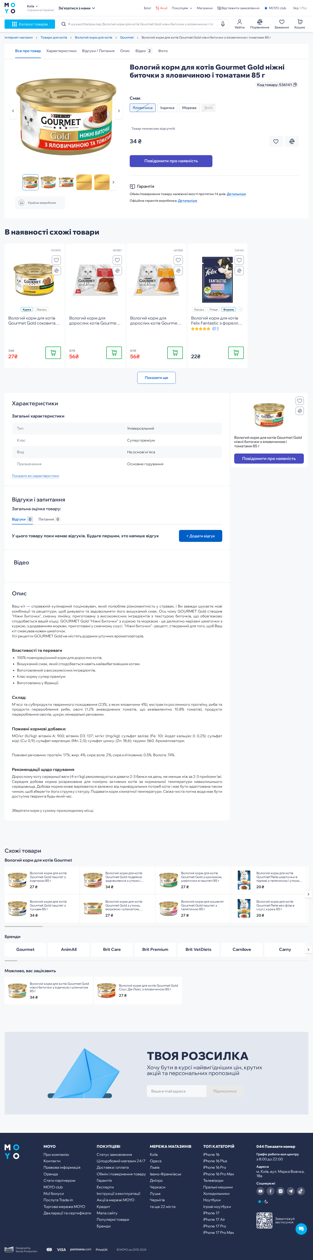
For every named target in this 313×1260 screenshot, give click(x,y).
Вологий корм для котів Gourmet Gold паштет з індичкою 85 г (48, 876)
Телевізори (213, 1180)
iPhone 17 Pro (214, 1226)
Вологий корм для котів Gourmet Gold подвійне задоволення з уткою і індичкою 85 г (123, 876)
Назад (13, 111)
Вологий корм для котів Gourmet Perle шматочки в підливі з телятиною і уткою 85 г (277, 876)
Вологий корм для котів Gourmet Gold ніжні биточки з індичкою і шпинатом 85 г (59, 987)
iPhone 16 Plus (215, 1161)
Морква (189, 107)
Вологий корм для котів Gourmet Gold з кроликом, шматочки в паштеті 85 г (201, 876)
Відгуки (21, 519)
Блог (147, 8)
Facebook (270, 1191)
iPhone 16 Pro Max (218, 1174)
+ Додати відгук (200, 536)
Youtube (260, 1191)
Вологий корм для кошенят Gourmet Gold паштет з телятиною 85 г (202, 905)
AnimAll (69, 949)
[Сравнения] (56, 270)
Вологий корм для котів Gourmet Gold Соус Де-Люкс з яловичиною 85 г (148, 987)
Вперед (113, 182)
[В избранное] (56, 260)
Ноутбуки (212, 1200)
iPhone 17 (211, 1213)
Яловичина (143, 107)
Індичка (167, 107)
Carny (285, 949)
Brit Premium (155, 949)
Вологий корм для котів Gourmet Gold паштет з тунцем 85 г (48, 905)
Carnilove (242, 949)
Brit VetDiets (198, 949)
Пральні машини (218, 1187)
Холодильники (216, 1193)
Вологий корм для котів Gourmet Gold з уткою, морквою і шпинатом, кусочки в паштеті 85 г (123, 905)
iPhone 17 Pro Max (218, 1232)
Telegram (291, 1191)
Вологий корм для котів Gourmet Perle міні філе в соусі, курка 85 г (275, 905)
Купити (53, 352)
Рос (304, 8)
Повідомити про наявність (171, 160)
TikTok (301, 1191)
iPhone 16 (211, 1154)
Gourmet (25, 949)
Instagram (281, 1191)
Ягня (208, 107)
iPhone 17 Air (214, 1219)
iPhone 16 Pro (214, 1167)
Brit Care (112, 949)
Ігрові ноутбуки (217, 1206)
